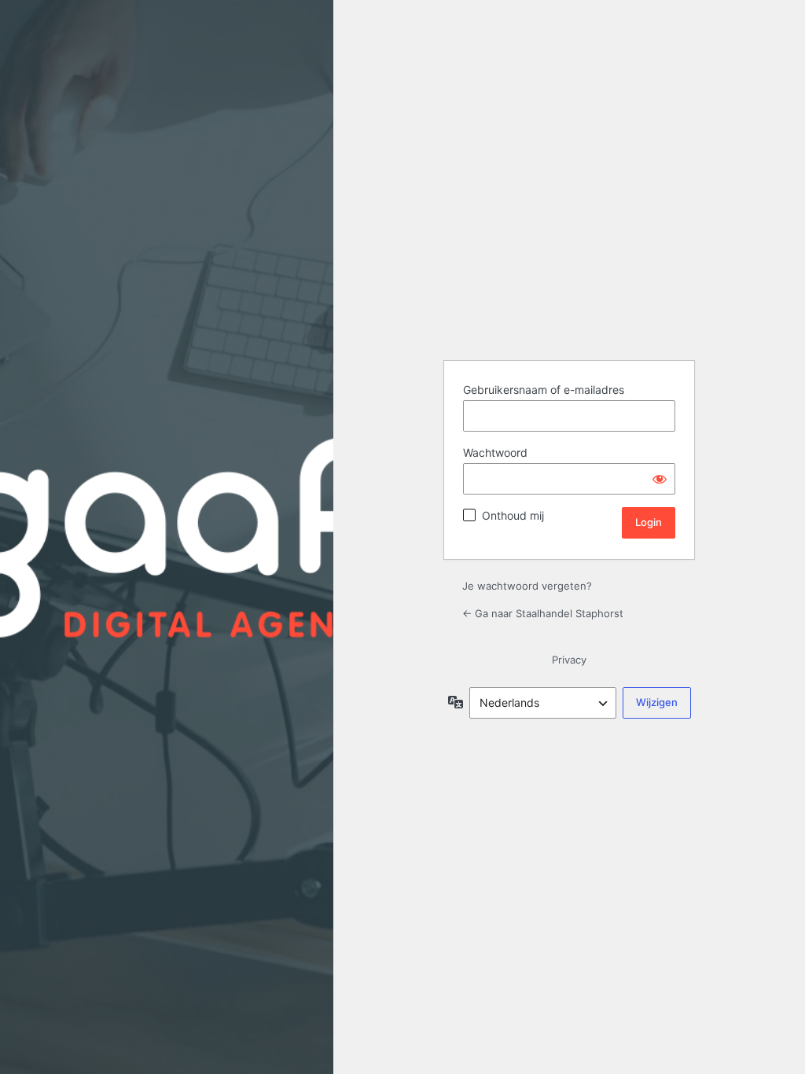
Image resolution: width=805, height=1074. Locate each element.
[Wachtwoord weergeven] (659, 479)
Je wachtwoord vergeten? (527, 585)
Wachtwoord (495, 452)
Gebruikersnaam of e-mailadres (543, 389)
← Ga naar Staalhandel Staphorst (542, 613)
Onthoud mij (513, 515)
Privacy (569, 659)
